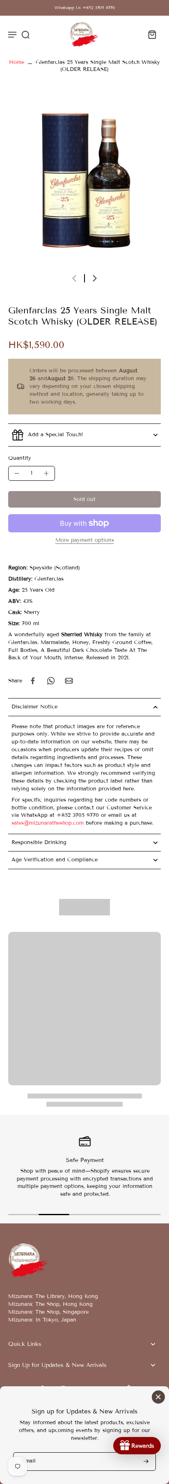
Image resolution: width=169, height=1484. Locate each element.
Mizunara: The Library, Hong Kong (53, 1296)
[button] (84, 499)
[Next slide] (95, 278)
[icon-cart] (152, 34)
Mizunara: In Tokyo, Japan (42, 1320)
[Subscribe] (145, 1461)
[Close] (158, 1397)
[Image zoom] (84, 180)
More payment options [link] (84, 540)
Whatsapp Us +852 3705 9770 (85, 7)
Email (29, 1461)
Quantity (19, 458)
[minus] (17, 473)
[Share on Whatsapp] (51, 681)
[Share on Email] (69, 681)
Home (16, 62)
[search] (25, 34)
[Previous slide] (74, 278)
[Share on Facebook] (33, 681)
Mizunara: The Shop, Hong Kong (50, 1304)
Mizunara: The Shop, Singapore (48, 1312)
